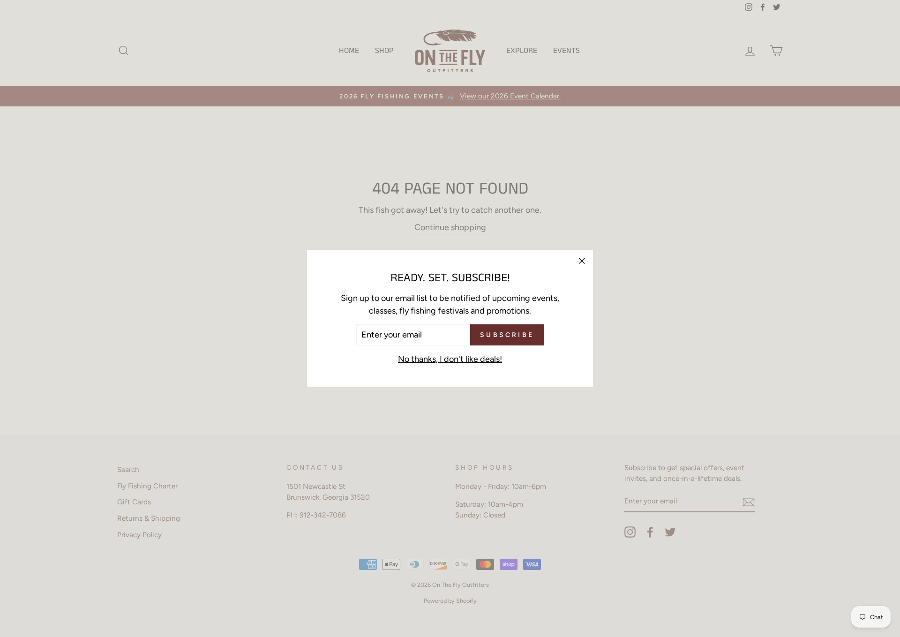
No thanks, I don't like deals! (450, 359)
